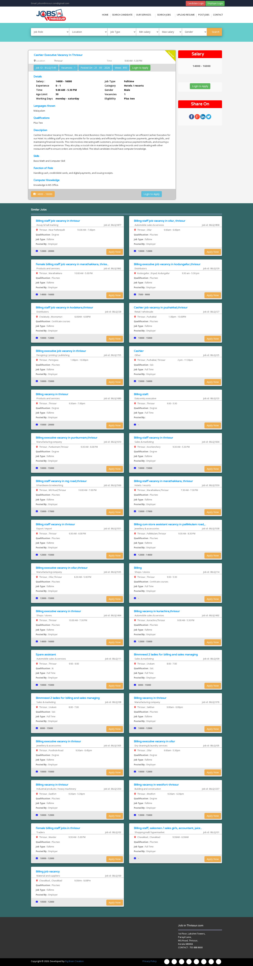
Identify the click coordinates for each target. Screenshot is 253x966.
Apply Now (115, 251)
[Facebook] (174, 961)
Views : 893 (121, 67)
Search (215, 31)
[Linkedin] (203, 961)
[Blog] (166, 961)
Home (105, 14)
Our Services (145, 14)
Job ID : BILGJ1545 (46, 67)
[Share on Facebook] (192, 116)
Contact (218, 14)
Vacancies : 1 (68, 67)
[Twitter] (189, 961)
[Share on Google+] (197, 116)
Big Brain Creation (74, 961)
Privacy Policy (150, 961)
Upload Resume (186, 14)
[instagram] (181, 961)
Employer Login (215, 3)
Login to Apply (140, 67)
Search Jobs (166, 14)
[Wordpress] (196, 961)
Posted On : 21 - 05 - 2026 (95, 67)
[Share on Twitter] (208, 116)
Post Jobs (203, 14)
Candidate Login (196, 3)
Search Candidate (122, 14)
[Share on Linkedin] (203, 116)
